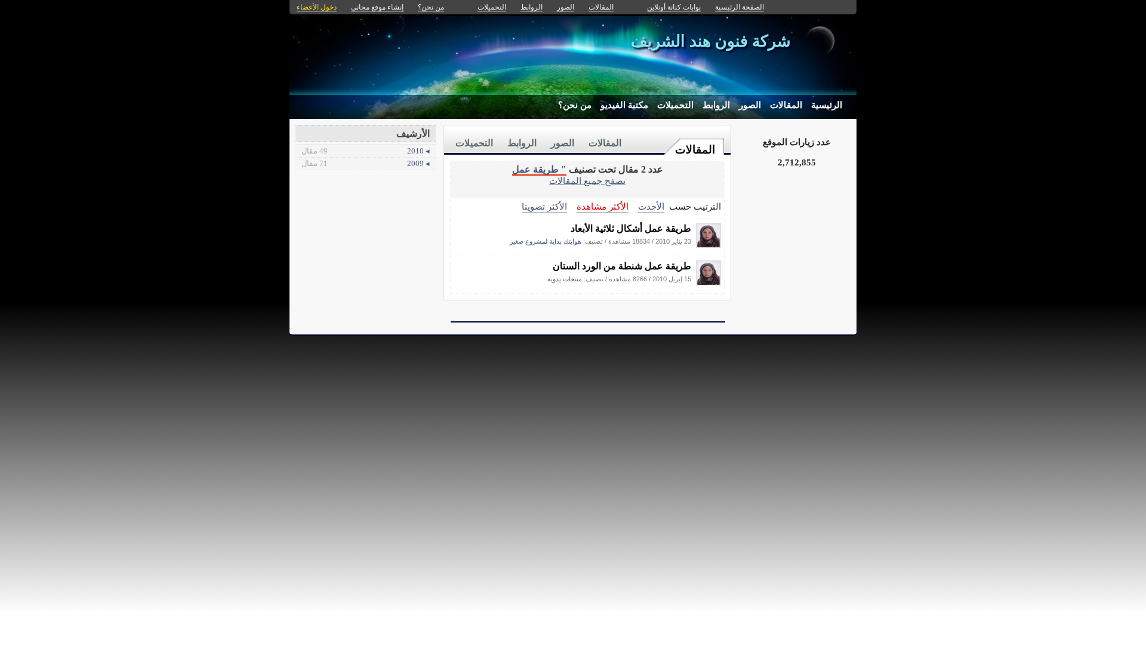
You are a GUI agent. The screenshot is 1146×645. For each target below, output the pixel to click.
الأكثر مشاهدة (603, 206)
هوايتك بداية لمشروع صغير (545, 241)
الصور (750, 105)
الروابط (716, 105)
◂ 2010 (365, 150)
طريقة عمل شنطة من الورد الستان (622, 266)
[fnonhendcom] (708, 244)
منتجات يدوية (564, 278)
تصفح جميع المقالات (587, 181)
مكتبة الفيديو (624, 105)
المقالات (786, 105)
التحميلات (675, 105)
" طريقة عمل (539, 169)
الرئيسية (826, 105)
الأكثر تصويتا (544, 206)
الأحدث (651, 206)
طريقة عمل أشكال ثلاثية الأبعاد (631, 228)
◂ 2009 (365, 163)
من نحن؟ (575, 105)
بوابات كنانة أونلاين (674, 7)
